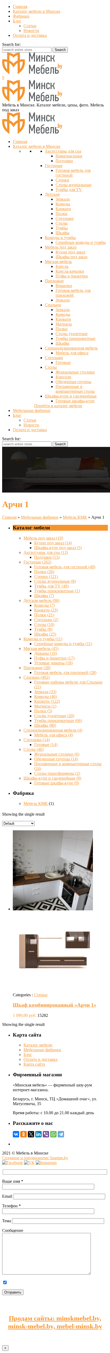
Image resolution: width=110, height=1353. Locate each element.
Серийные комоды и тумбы (81, 242)
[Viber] (46, 1134)
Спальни (53, 305)
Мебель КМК (75, 517)
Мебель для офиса (72, 353)
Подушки (64, 160)
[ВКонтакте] (16, 1134)
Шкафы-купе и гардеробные (71, 396)
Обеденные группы (73, 381)
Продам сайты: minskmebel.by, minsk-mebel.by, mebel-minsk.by (55, 1322)
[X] (31, 1134)
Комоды (63, 204)
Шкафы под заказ (71, 257)
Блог (17, 21)
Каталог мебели (37, 1045)
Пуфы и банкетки (72, 276)
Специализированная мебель (71, 348)
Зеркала (63, 199)
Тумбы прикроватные (75, 338)
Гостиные (53, 165)
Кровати (63, 209)
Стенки (62, 180)
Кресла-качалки (70, 271)
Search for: (11, 44)
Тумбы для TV (69, 189)
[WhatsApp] (53, 1134)
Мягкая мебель (58, 261)
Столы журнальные (73, 184)
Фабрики (21, 16)
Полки (62, 213)
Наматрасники (69, 156)
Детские (52, 194)
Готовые (63, 362)
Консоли (63, 377)
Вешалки (64, 285)
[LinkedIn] (38, 1134)
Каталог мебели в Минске (36, 11)
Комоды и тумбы (60, 237)
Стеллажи (65, 218)
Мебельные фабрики (39, 517)
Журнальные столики (75, 372)
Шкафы (62, 233)
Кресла (62, 266)
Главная (20, 6)
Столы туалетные (72, 333)
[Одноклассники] (23, 1134)
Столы (62, 223)
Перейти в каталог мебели (58, 405)
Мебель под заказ (60, 247)
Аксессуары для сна (63, 151)
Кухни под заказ (70, 252)
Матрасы (64, 324)
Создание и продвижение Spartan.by (35, 1158)
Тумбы (62, 228)
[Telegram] (61, 1134)
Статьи (29, 25)
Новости (31, 30)
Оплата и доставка (30, 35)
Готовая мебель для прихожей (73, 292)
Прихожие (54, 281)
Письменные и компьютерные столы (75, 389)
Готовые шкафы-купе (75, 401)
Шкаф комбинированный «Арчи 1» (54, 1005)
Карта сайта (34, 1064)
